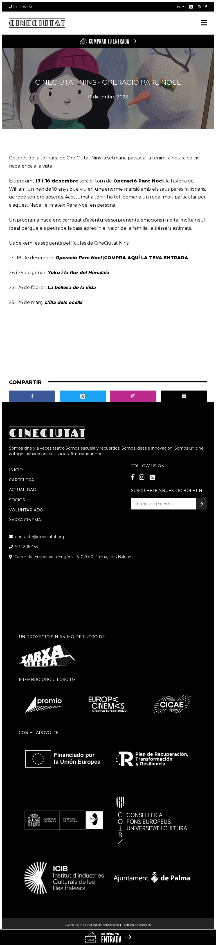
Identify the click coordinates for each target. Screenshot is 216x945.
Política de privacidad (102, 925)
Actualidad (22, 489)
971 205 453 (23, 6)
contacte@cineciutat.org (39, 536)
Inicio (16, 469)
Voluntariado (26, 510)
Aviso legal (73, 925)
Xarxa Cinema (25, 519)
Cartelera (21, 479)
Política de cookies (136, 925)
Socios (17, 499)
